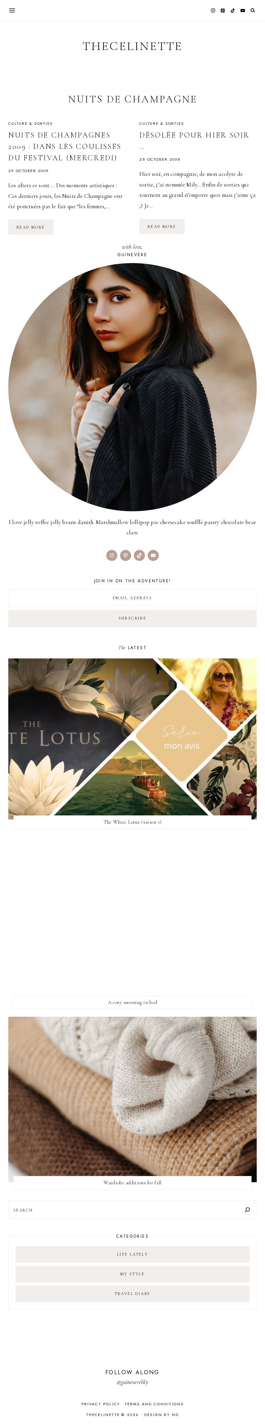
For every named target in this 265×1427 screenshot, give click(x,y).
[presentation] (132, 739)
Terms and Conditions (154, 1404)
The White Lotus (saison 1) (133, 822)
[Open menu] (12, 10)
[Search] (247, 1209)
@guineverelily (132, 1382)
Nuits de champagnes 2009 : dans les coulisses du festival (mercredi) (64, 146)
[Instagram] (212, 10)
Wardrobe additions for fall (132, 1182)
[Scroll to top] (253, 1408)
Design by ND (161, 1414)
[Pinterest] (222, 10)
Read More (35, 229)
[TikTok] (232, 10)
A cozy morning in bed (132, 1002)
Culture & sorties (30, 123)
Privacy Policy (100, 1404)
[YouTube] (242, 10)
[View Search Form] (253, 10)
